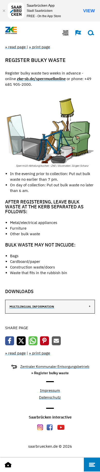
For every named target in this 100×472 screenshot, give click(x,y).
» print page (39, 47)
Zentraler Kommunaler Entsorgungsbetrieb (54, 366)
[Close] (3, 10)
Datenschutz (50, 397)
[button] (75, 33)
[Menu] (92, 464)
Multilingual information (31, 306)
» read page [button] (16, 47)
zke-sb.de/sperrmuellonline (41, 78)
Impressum (50, 391)
